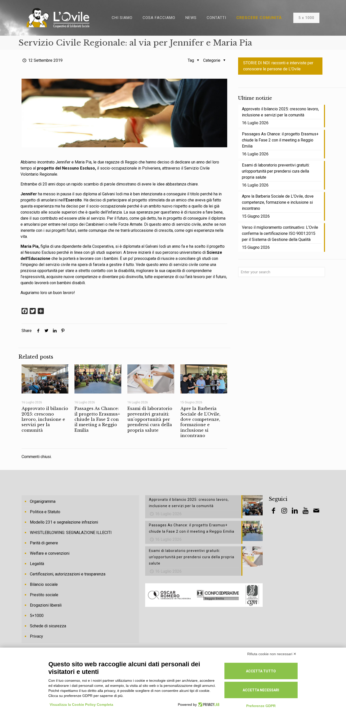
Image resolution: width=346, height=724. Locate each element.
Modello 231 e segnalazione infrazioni (64, 522)
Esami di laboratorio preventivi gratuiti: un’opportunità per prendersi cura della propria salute (149, 419)
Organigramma (42, 501)
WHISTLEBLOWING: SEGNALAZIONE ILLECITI (71, 532)
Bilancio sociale (44, 584)
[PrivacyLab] (208, 704)
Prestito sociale (44, 594)
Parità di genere (44, 543)
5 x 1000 (306, 17)
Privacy (36, 636)
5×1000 (37, 615)
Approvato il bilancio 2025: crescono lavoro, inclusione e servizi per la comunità (45, 419)
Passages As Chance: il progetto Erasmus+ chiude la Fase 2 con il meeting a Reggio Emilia (97, 419)
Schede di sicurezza (48, 626)
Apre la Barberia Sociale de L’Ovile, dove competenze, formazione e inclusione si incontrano (200, 422)
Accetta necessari (261, 690)
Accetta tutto (261, 671)
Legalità (37, 563)
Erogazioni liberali (46, 605)
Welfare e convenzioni (49, 553)
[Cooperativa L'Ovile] (58, 17)
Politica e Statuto (45, 511)
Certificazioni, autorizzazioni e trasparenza (67, 574)
